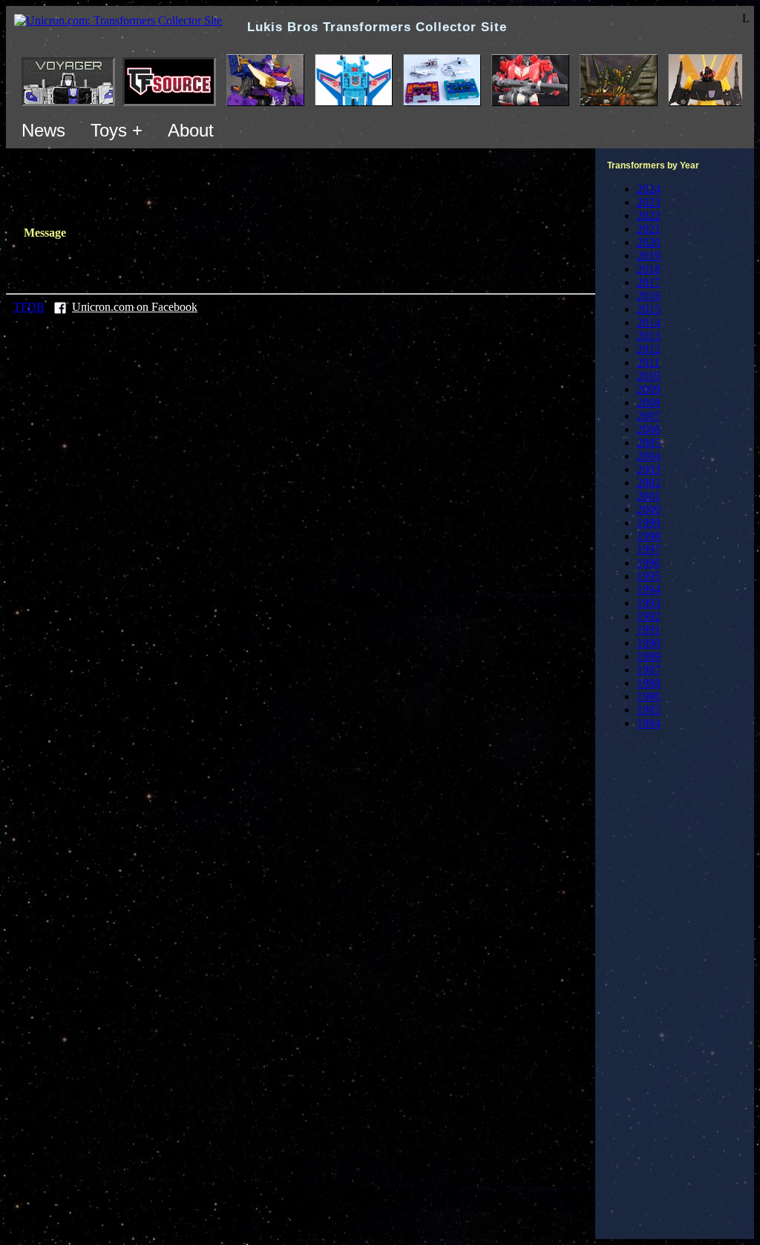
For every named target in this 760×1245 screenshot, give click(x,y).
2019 (649, 255)
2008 (649, 402)
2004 (649, 456)
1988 (649, 683)
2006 (649, 429)
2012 (649, 349)
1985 (649, 709)
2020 (649, 242)
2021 (649, 229)
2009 (649, 389)
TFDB (29, 306)
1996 (649, 562)
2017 (649, 282)
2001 (649, 496)
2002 (649, 482)
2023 (649, 202)
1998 (649, 536)
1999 (649, 522)
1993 (649, 603)
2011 (648, 362)
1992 (649, 616)
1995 (649, 576)
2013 (649, 335)
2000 (649, 509)
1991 (649, 629)
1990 (649, 643)
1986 (649, 696)
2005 (649, 442)
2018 (649, 269)
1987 (649, 669)
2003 (649, 469)
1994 (649, 589)
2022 (649, 215)
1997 (649, 549)
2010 (649, 375)
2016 (649, 295)
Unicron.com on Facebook (134, 306)
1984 (649, 723)
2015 (649, 309)
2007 (649, 416)
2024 (649, 189)
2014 (649, 322)
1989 (649, 656)
